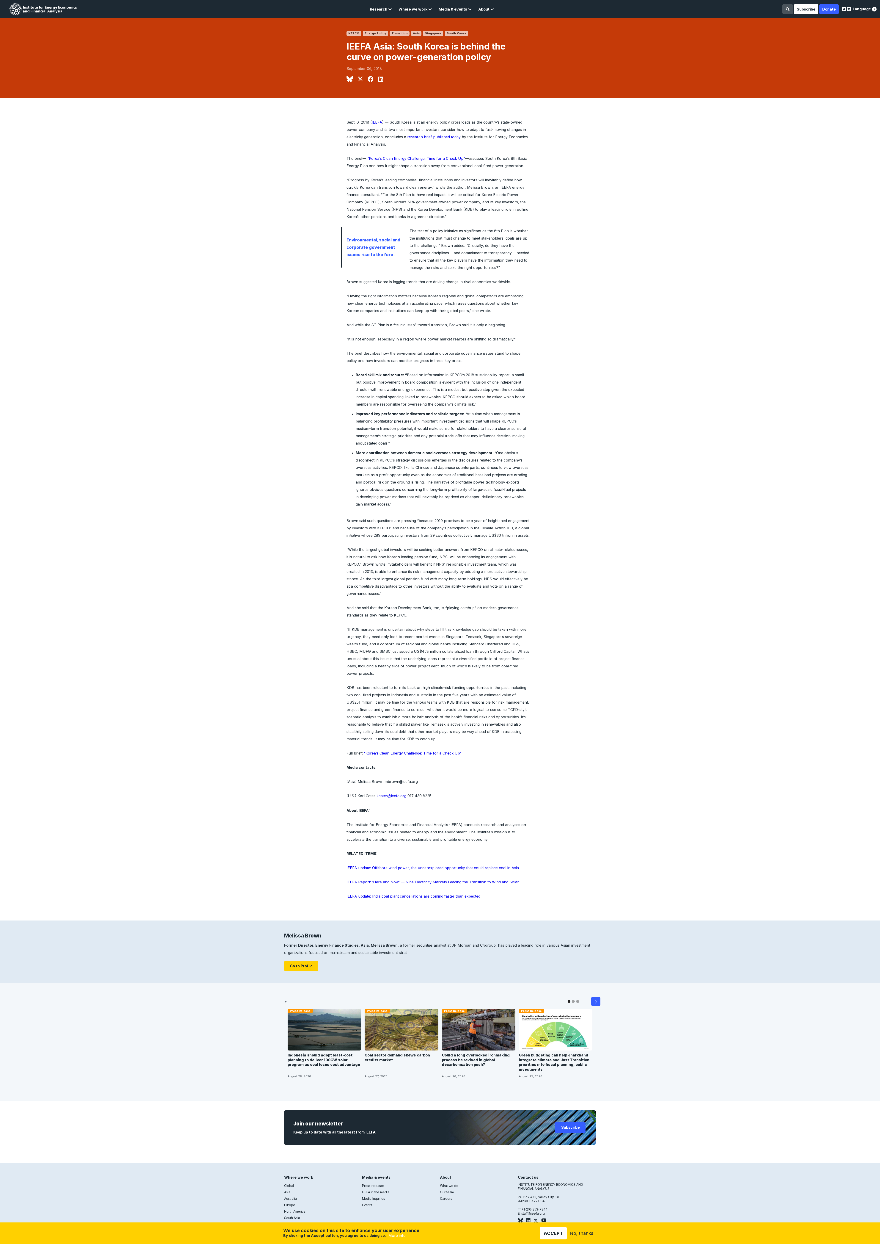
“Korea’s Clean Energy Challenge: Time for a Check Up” (416, 158)
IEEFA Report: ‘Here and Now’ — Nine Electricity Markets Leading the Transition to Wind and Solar (432, 882)
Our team (447, 1192)
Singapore (433, 33)
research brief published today (434, 137)
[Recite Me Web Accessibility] (874, 10)
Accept (553, 1233)
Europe (289, 1205)
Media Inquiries (373, 1198)
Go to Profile (301, 966)
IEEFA (377, 122)
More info (397, 1235)
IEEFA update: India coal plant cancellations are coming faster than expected (413, 896)
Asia (416, 33)
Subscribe (806, 9)
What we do (449, 1186)
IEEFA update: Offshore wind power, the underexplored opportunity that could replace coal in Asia (432, 867)
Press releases (373, 1186)
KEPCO (353, 33)
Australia (290, 1198)
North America (294, 1211)
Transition (399, 33)
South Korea (456, 33)
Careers (446, 1198)
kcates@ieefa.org (391, 795)
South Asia (292, 1218)
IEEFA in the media (375, 1192)
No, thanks (581, 1233)
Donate (829, 9)
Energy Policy (375, 33)
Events (367, 1205)
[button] (381, 9)
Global (289, 1186)
